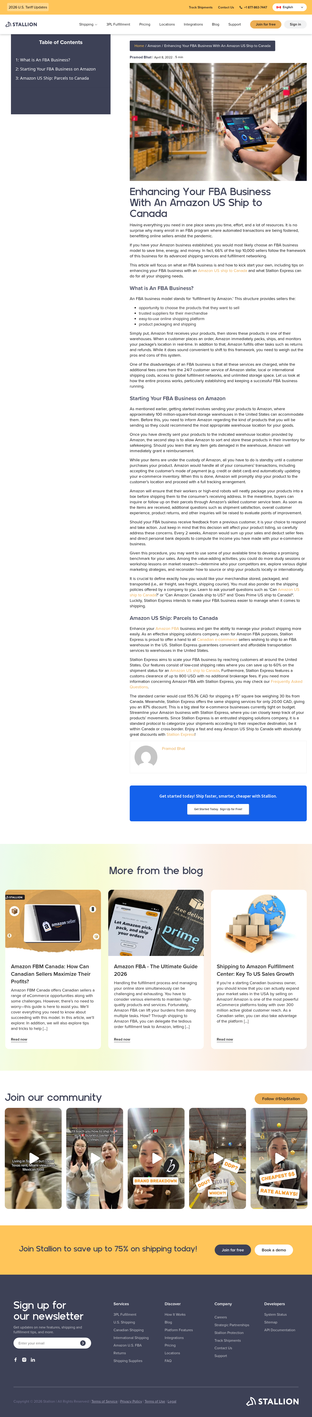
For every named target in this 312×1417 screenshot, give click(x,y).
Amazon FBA (166, 628)
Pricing (144, 24)
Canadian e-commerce (217, 639)
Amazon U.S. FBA (128, 1345)
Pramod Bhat (140, 57)
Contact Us (226, 7)
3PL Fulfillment (118, 24)
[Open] (33, 1158)
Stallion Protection (229, 1332)
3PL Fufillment (125, 1314)
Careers (220, 1317)
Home (139, 45)
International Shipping (131, 1337)
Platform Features (179, 1330)
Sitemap (270, 1322)
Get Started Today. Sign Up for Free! (218, 809)
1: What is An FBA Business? (43, 59)
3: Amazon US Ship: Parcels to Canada (52, 78)
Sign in (295, 24)
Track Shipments (201, 7)
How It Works (175, 1314)
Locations (167, 24)
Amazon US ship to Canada (222, 270)
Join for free (266, 24)
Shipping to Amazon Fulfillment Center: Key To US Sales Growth (255, 970)
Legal (172, 1401)
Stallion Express (181, 734)
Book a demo (274, 1250)
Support (234, 24)
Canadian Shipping (129, 1330)
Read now (19, 1039)
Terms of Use (155, 1401)
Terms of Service (104, 1401)
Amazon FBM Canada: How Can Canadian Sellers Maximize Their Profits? (50, 973)
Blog (215, 24)
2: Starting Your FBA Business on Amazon (56, 69)
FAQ (168, 1360)
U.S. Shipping (124, 1322)
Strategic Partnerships (231, 1325)
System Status (275, 1314)
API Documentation (279, 1330)
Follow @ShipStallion (281, 1098)
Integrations (193, 24)
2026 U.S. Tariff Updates (28, 7)
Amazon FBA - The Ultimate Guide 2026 (156, 970)
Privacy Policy (131, 1401)
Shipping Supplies (128, 1360)
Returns (120, 1353)
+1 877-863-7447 (255, 7)
